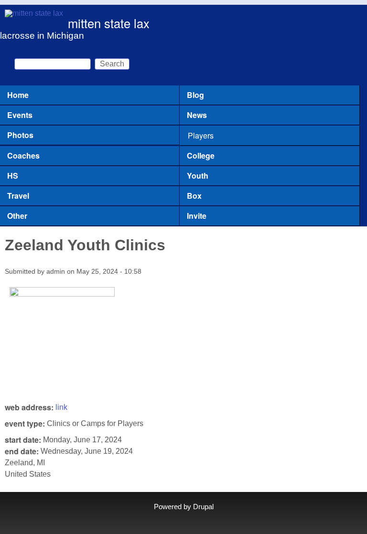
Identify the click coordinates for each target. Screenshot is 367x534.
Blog (195, 94)
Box (194, 195)
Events (19, 114)
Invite (196, 215)
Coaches (23, 155)
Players (201, 135)
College (201, 155)
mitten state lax (109, 23)
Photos (20, 134)
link (61, 407)
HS (12, 175)
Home (18, 94)
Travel (18, 195)
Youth (197, 175)
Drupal (203, 507)
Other (17, 215)
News (197, 114)
